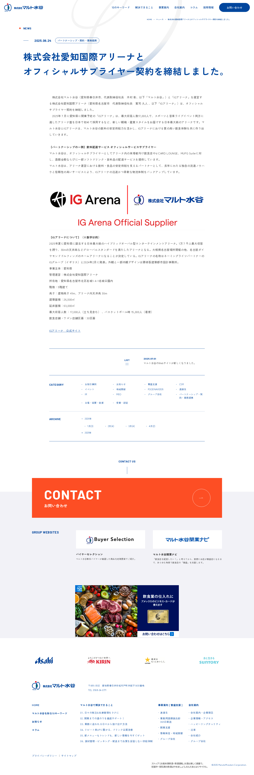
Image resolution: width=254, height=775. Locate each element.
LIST (127, 360)
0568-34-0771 (99, 690)
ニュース (159, 19)
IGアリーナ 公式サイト (65, 330)
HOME (149, 19)
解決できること (144, 7)
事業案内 (164, 7)
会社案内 (179, 7)
